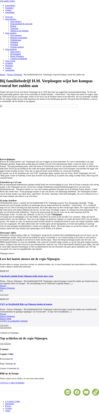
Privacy (8, 406)
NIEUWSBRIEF (17, 383)
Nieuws (3, 286)
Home (2, 74)
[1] (1, 290)
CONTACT (5, 383)
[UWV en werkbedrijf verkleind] (14, 321)
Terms (7, 411)
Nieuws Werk (5, 319)
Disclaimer (9, 404)
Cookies (8, 408)
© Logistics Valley (12, 401)
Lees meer (4, 295)
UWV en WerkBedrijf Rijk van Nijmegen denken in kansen (26, 304)
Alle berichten (5, 328)
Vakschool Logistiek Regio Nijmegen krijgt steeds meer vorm (26, 276)
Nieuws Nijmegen (14, 74)
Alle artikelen (5, 344)
